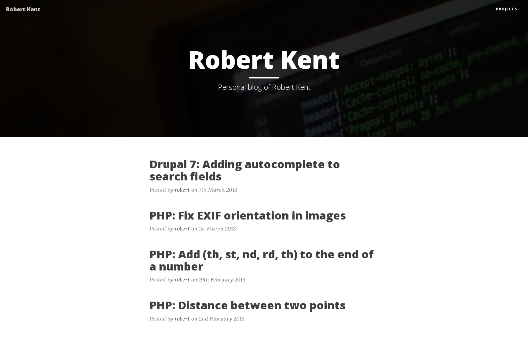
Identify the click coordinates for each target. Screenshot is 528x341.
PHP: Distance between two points (247, 305)
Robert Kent (23, 9)
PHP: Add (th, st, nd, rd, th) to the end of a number (261, 260)
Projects (506, 9)
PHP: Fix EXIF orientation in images (247, 215)
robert (182, 189)
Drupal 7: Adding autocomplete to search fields (244, 170)
